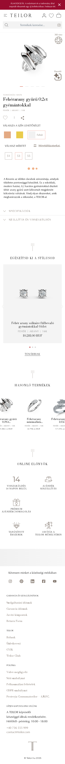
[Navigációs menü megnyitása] (5, 15)
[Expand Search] (6, 25)
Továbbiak (32, 354)
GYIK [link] (9, 650)
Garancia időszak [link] (17, 609)
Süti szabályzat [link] (15, 678)
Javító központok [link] (16, 615)
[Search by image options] (59, 25)
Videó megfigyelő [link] (16, 672)
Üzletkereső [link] (13, 643)
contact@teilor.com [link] (18, 732)
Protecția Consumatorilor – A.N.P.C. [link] (27, 697)
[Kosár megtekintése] (58, 15)
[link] (21, 15)
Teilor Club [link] (13, 656)
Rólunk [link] (11, 637)
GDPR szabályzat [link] (16, 690)
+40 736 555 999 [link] (17, 728)
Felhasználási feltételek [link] (20, 684)
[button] (32, 211)
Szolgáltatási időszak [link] (19, 603)
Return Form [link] (14, 621)
